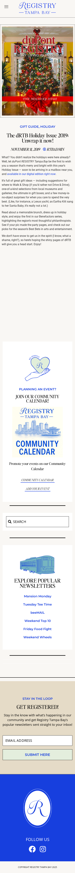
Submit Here (37, 755)
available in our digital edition (31, 174)
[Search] (9, 521)
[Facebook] (32, 849)
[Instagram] (42, 849)
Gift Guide (29, 127)
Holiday (47, 127)
